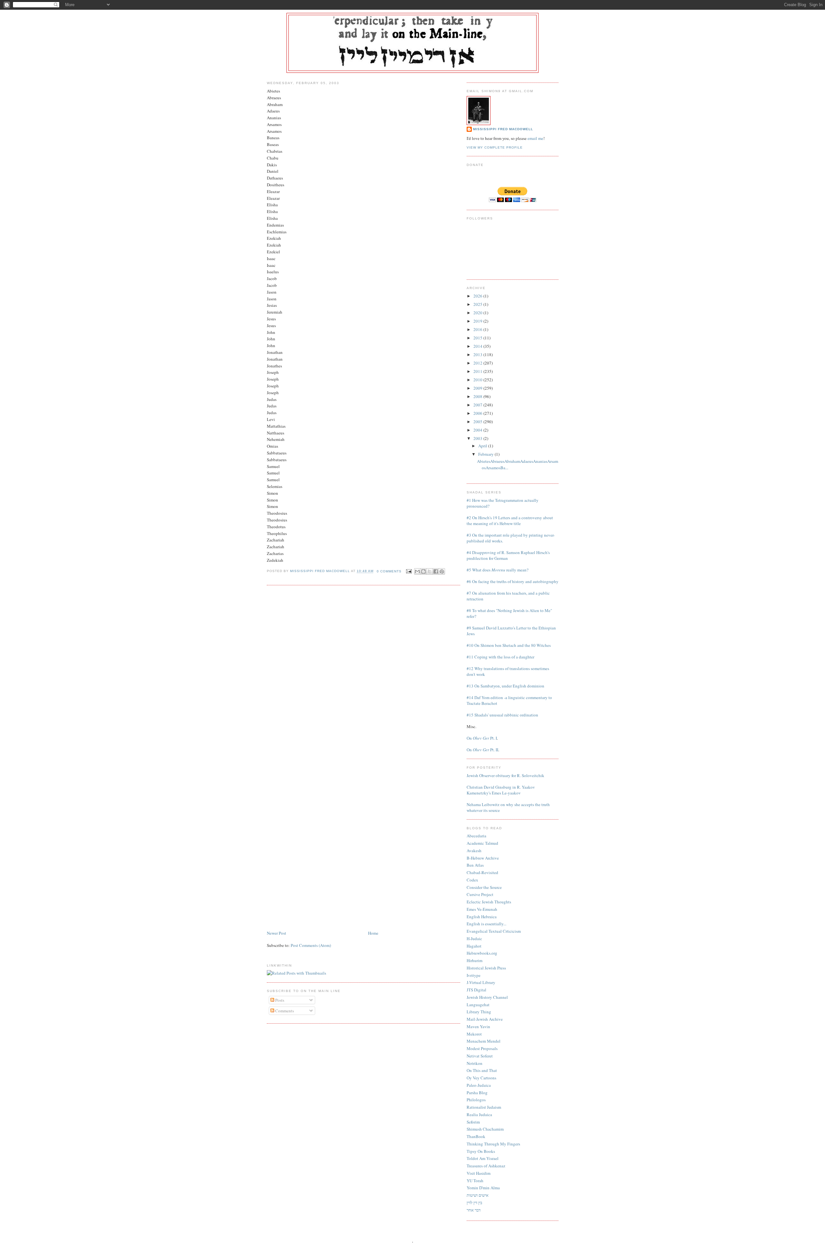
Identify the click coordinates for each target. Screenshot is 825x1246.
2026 (478, 296)
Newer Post (276, 933)
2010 (478, 380)
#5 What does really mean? (498, 570)
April (483, 446)
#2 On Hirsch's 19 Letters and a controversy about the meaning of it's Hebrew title (510, 520)
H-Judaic (474, 938)
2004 (478, 430)
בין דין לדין (474, 1202)
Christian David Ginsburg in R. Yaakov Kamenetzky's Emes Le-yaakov (501, 790)
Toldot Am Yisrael (483, 1158)
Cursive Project (480, 894)
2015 (478, 338)
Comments (284, 1011)
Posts (279, 1000)
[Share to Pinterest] (442, 571)
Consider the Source (484, 887)
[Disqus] (363, 672)
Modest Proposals (482, 1048)
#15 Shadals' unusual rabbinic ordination (502, 715)
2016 (478, 329)
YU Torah (475, 1180)
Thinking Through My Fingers (493, 1144)
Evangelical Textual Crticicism (494, 931)
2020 (478, 313)
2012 (478, 363)
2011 (478, 371)
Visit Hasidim (478, 1173)
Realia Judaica (479, 1114)
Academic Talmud (482, 843)
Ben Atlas (475, 865)
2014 (478, 346)
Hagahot (474, 946)
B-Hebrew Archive (483, 858)
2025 (478, 304)
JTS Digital (476, 990)
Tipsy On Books (481, 1151)
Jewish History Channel (487, 997)
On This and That (482, 1070)
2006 (478, 413)
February (486, 454)
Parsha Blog (477, 1092)
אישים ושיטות (478, 1195)
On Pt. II (482, 750)
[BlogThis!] (423, 571)
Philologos (476, 1100)
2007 (478, 405)
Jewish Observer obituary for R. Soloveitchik (505, 775)
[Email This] (417, 571)
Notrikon (474, 1063)
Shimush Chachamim (485, 1129)
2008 (478, 396)
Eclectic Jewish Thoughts (489, 902)
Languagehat (478, 1005)
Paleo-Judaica (479, 1085)
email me (535, 138)
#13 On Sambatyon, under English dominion (505, 686)
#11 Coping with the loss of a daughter (500, 657)
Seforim (473, 1122)
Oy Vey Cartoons (481, 1078)
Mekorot (474, 1034)
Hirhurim (474, 960)
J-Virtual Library (481, 982)
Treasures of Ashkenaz (486, 1166)
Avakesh (474, 850)
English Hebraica (482, 917)
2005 (478, 421)
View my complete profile (495, 147)
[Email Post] (408, 571)
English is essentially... (486, 924)
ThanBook (476, 1136)
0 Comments (389, 571)
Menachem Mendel (483, 1041)
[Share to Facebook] (435, 571)
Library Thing (479, 1012)
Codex (472, 880)
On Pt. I (482, 738)
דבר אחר (473, 1210)
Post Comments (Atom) (311, 945)
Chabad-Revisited (482, 872)
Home (373, 933)
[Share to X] (429, 571)
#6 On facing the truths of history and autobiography (512, 581)
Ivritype (473, 975)
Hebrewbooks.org (482, 953)
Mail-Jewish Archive (485, 1019)
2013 (478, 354)
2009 (478, 388)
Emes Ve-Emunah (482, 909)
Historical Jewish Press (486, 968)
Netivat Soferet (480, 1056)
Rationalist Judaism (484, 1107)
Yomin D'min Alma (483, 1188)
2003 (478, 438)
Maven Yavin (478, 1026)
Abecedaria (476, 836)
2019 (478, 321)
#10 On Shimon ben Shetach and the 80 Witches (509, 645)
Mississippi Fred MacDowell (503, 129)
